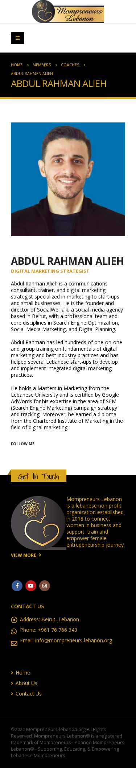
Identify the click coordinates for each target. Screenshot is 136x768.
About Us (26, 683)
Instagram (44, 585)
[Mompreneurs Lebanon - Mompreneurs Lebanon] (68, 11)
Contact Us (29, 693)
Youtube (30, 585)
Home (23, 672)
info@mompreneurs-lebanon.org (73, 640)
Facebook (17, 585)
